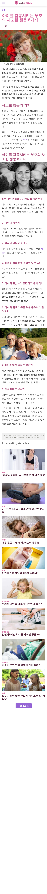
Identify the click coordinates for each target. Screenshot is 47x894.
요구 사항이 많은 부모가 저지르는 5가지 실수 (23, 697)
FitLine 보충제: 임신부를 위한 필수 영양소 (23, 477)
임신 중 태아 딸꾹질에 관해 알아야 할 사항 (23, 510)
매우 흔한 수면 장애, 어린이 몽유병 (20, 542)
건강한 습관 (6, 632)
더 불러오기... (24, 706)
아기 (3, 693)
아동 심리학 (6, 601)
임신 (3, 472)
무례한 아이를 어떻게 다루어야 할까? (22, 603)
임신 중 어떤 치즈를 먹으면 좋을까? (21, 634)
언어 (25, 140)
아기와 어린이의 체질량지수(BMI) (20, 573)
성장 (3, 570)
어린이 (4, 540)
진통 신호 (5, 662)
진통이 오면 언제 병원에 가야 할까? (21, 665)
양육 (3, 10)
